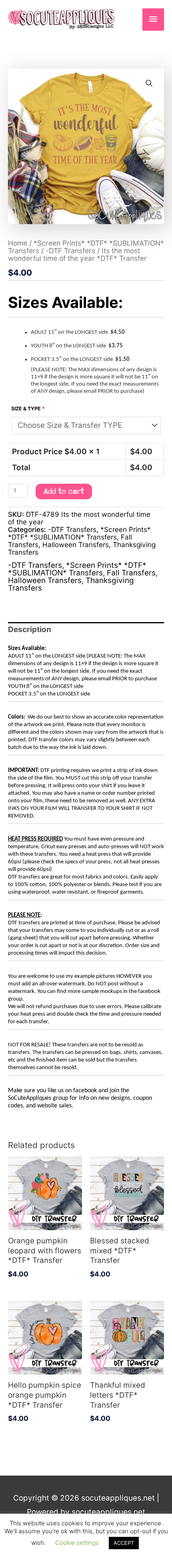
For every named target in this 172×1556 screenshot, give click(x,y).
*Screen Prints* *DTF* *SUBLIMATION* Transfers (79, 533)
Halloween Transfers (75, 544)
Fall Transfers (131, 572)
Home (17, 243)
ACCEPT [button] (124, 1543)
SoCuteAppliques (29, 1098)
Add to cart (64, 491)
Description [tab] (29, 629)
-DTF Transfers (70, 250)
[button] (149, 83)
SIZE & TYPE (28, 409)
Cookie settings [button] (77, 1542)
